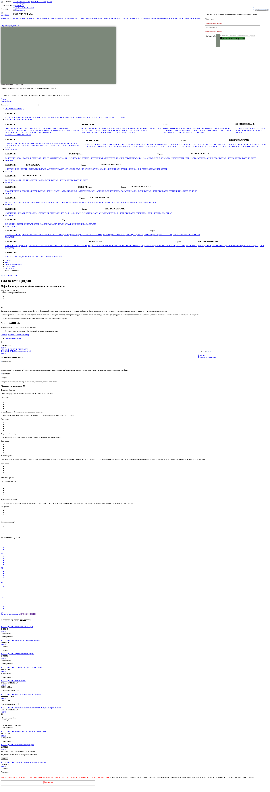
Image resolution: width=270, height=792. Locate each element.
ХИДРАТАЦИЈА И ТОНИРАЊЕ (17, 145)
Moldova (160, 18)
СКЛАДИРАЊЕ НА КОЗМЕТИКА (162, 246)
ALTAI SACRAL (186, 144)
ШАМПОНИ (27, 158)
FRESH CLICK (196, 130)
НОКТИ (23, 169)
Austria (3, 18)
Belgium (15, 18)
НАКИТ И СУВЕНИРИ (78, 246)
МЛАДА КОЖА (136, 128)
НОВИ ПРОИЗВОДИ (13, 117)
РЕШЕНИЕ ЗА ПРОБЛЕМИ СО (105, 117)
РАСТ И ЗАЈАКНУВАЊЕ (120, 158)
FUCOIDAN (219, 130)
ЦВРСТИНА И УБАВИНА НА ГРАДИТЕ (116, 146)
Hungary (100, 18)
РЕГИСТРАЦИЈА (19, 4)
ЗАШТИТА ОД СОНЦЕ (42, 132)
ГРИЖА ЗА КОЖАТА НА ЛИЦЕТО (18, 119)
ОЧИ (7, 169)
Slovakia (199, 18)
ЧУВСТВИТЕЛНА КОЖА (90, 132)
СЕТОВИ (35, 117)
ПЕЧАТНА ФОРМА (42, 257)
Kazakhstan (116, 18)
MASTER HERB (198, 132)
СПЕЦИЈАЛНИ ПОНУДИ (14, 109)
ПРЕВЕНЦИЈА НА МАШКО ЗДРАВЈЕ (54, 235)
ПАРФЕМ (8, 171)
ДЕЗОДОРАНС (111, 144)
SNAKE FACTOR (208, 130)
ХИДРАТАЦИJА (114, 191)
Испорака (201, 355)
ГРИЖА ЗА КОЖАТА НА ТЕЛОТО (18, 135)
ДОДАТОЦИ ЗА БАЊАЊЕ (15, 213)
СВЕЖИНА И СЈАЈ (116, 130)
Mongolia (166, 18)
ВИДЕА (8, 257)
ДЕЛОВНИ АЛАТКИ (35, 246)
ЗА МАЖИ (17, 180)
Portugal (186, 18)
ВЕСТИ (49, 2)
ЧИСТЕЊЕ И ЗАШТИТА (40, 224)
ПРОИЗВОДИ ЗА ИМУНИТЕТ (114, 235)
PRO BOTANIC (191, 246)
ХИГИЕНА (9, 215)
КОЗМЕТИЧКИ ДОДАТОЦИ (16, 246)
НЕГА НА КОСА (11, 149)
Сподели (201, 351)
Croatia (43, 18)
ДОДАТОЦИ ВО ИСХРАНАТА (90, 235)
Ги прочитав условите (234, 36)
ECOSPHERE (172, 158)
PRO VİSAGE (95, 169)
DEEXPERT (122, 117)
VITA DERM (187, 132)
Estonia (66, 18)
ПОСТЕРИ (54, 257)
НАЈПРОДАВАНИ (57, 117)
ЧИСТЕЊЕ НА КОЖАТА (131, 246)
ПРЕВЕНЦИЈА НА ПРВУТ (101, 158)
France (77, 18)
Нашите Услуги (6, 101)
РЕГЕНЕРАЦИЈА (75, 158)
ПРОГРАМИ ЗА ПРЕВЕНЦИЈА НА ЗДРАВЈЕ (79, 224)
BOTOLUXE (183, 128)
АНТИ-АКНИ (86, 128)
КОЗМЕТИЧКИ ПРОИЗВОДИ (16, 191)
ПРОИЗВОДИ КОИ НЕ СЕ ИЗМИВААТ (46, 158)
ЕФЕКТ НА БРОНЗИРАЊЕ (36, 169)
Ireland (106, 18)
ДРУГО (61, 257)
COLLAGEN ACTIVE (196, 128)
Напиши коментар (22, 335)
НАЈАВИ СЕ (19, 6)
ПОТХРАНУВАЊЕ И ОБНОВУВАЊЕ (95, 130)
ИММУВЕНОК (87, 213)
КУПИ (3, 347)
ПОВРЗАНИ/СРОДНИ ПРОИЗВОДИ (14, 349)
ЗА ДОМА (9, 193)
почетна (8, 260)
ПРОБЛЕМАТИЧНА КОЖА (15, 130)
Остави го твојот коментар (10, 614)
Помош (3, 99)
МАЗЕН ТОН (62, 169)
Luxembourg (144, 18)
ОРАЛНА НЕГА (31, 213)
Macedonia (153, 18)
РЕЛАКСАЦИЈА (11, 226)
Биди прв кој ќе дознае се (10, 26)
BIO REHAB (162, 158)
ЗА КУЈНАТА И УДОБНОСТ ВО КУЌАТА (21, 202)
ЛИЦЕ (17, 169)
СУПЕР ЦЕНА (44, 117)
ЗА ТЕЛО (16, 235)
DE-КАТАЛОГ (88, 117)
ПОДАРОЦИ (126, 191)
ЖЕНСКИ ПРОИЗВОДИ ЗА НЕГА (18, 224)
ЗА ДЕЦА (8, 204)
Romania (193, 18)
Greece (94, 18)
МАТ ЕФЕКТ (52, 169)
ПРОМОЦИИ (27, 117)
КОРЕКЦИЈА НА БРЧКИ (112, 128)
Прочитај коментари (8, 335)
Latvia (131, 18)
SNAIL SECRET (226, 128)
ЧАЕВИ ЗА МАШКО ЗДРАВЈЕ (65, 191)
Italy (110, 18)
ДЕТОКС (9, 235)
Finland (72, 18)
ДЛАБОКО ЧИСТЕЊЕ (25, 128)
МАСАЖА (122, 144)
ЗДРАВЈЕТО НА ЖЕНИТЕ (30, 235)
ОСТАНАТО (9, 248)
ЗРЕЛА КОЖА (10, 128)
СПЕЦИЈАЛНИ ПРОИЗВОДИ (38, 130)
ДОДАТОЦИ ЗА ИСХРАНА (71, 213)
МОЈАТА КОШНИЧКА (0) (24, 8)
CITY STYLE (85, 169)
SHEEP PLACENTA (212, 128)
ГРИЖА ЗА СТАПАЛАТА (167, 146)
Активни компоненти (13, 338)
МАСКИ (65, 158)
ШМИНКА (9, 160)
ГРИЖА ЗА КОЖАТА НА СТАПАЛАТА (44, 145)
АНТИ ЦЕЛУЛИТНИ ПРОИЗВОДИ (18, 143)
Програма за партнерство (207, 357)
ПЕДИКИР (145, 246)
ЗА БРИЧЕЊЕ (83, 191)
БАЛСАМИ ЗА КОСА (13, 158)
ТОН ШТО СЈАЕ (73, 169)
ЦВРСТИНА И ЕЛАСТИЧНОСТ (136, 130)
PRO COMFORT (169, 130)
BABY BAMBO (99, 213)
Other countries (20, 10)
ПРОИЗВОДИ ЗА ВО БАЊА (156, 144)
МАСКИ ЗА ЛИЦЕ (41, 128)
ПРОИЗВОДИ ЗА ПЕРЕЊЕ (69, 202)
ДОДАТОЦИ (74, 235)
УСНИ (12, 169)
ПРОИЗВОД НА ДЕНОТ (254, 130)
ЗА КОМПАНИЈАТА (38, 2)
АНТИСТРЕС (97, 128)
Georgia (83, 18)
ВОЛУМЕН (86, 158)
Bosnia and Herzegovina (26, 18)
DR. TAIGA (208, 146)
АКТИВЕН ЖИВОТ (192, 235)
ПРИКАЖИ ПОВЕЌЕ (28, 614)
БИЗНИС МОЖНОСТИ (21, 2)
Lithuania (136, 18)
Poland (181, 18)
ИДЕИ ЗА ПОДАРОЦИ (74, 117)
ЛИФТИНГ (126, 128)
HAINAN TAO (198, 146)
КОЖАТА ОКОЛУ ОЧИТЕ (110, 132)
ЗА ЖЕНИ (9, 180)
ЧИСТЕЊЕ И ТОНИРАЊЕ (58, 128)
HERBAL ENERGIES (170, 128)
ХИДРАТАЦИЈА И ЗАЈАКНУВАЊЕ (143, 158)
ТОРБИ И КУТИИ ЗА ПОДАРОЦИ (57, 246)
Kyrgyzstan (124, 18)
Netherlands (174, 18)
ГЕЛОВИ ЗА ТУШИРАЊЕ (136, 144)
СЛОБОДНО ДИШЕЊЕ (134, 235)
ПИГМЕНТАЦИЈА (128, 132)
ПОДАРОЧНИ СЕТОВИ (37, 191)
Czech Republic (51, 18)
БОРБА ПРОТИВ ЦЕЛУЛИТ (95, 144)
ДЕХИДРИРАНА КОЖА (152, 128)
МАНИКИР (109, 246)
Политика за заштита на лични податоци (241, 36)
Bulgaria (38, 18)
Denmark (60, 18)
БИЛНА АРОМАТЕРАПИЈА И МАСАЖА (47, 143)
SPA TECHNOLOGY (182, 130)
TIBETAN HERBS (175, 132)
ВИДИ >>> (5, 15)
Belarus (9, 18)
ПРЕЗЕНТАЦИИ (18, 257)
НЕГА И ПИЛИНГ (70, 143)
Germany (89, 18)
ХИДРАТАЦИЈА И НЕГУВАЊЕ (61, 130)
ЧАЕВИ (147, 235)
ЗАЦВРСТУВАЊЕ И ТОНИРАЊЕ (144, 146)
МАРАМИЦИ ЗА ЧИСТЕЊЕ (47, 202)
